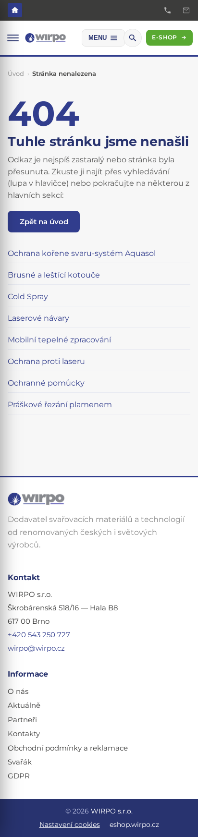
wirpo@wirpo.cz (36, 648)
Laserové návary (38, 318)
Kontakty (24, 733)
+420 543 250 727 (39, 635)
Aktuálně (24, 705)
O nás (18, 691)
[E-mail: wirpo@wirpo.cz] (186, 10)
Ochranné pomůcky (46, 383)
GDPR (19, 776)
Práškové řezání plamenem (60, 404)
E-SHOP (169, 37)
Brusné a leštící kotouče (54, 274)
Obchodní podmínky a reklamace (68, 748)
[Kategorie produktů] (13, 38)
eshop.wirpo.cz (134, 824)
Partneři (22, 720)
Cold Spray (28, 296)
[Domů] (15, 10)
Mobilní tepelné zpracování (59, 339)
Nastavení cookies (69, 824)
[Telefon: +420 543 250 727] (167, 10)
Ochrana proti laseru (46, 361)
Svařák (20, 762)
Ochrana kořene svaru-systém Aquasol (82, 253)
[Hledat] (133, 38)
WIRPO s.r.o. (112, 811)
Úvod (16, 73)
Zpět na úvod (44, 221)
